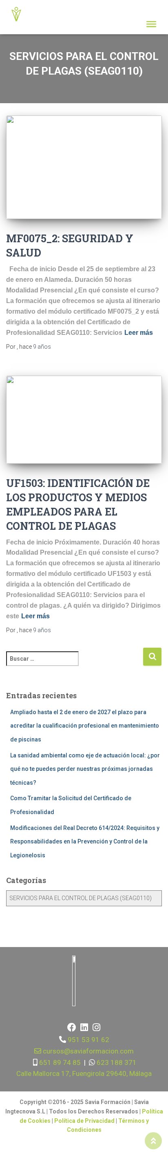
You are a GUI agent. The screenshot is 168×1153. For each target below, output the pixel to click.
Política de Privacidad (85, 1121)
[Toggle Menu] (151, 24)
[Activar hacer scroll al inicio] (153, 1140)
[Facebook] (71, 1027)
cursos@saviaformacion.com (87, 1051)
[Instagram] (96, 1027)
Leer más (138, 332)
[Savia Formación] (19, 14)
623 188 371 (116, 1062)
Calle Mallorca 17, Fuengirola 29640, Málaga (84, 1073)
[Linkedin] (84, 1027)
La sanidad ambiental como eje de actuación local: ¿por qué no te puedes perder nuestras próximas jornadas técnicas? (85, 769)
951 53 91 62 (88, 1040)
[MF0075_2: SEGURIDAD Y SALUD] (84, 167)
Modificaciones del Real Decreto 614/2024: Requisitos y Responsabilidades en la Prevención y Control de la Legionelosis (84, 842)
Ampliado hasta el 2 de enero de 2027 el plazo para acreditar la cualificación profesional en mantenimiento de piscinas (84, 726)
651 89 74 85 (59, 1062)
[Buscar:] (74, 664)
